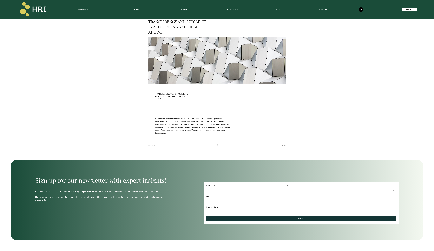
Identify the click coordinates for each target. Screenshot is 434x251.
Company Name (212, 207)
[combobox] (341, 190)
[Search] (361, 9)
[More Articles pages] (188, 9)
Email (208, 196)
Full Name (210, 186)
